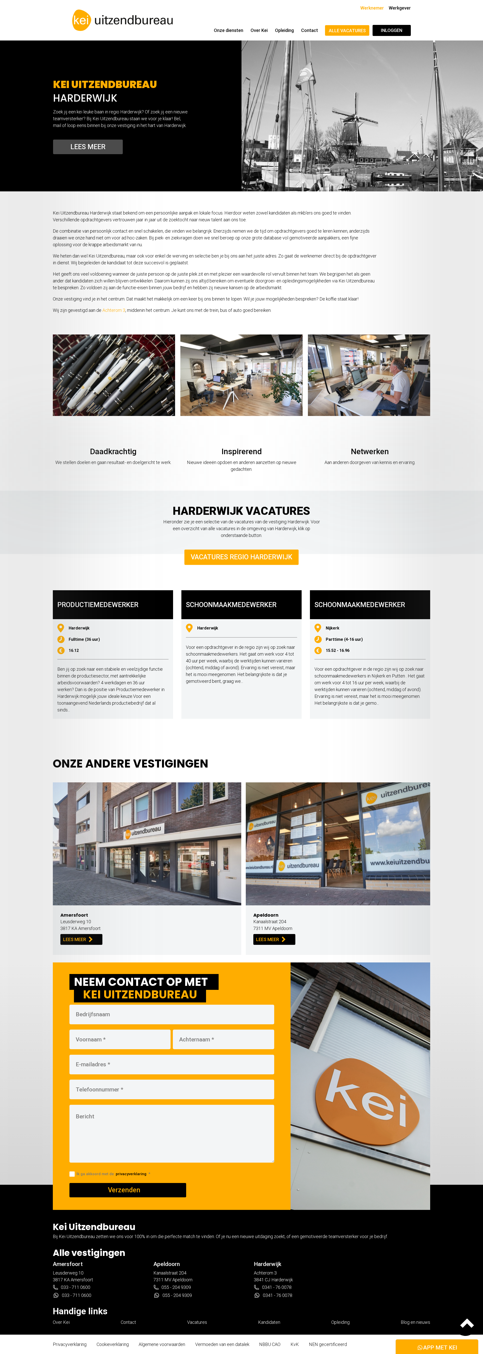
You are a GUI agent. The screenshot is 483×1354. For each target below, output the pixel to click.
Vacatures (197, 1322)
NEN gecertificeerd (328, 1344)
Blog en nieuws (415, 1322)
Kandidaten (269, 1322)
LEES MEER (74, 939)
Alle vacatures (347, 30)
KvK (295, 1344)
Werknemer (372, 8)
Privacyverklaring (70, 1344)
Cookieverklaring (113, 1344)
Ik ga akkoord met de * (113, 1174)
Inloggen (391, 30)
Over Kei (259, 30)
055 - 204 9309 (176, 1287)
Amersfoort (68, 1264)
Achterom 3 (113, 310)
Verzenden (124, 1190)
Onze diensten (228, 30)
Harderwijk (267, 1264)
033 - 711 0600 (75, 1287)
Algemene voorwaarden (162, 1344)
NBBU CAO (269, 1344)
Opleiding (284, 30)
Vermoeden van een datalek (222, 1344)
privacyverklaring (131, 1174)
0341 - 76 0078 (277, 1287)
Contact (309, 30)
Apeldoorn (166, 1264)
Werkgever (400, 8)
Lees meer (87, 147)
